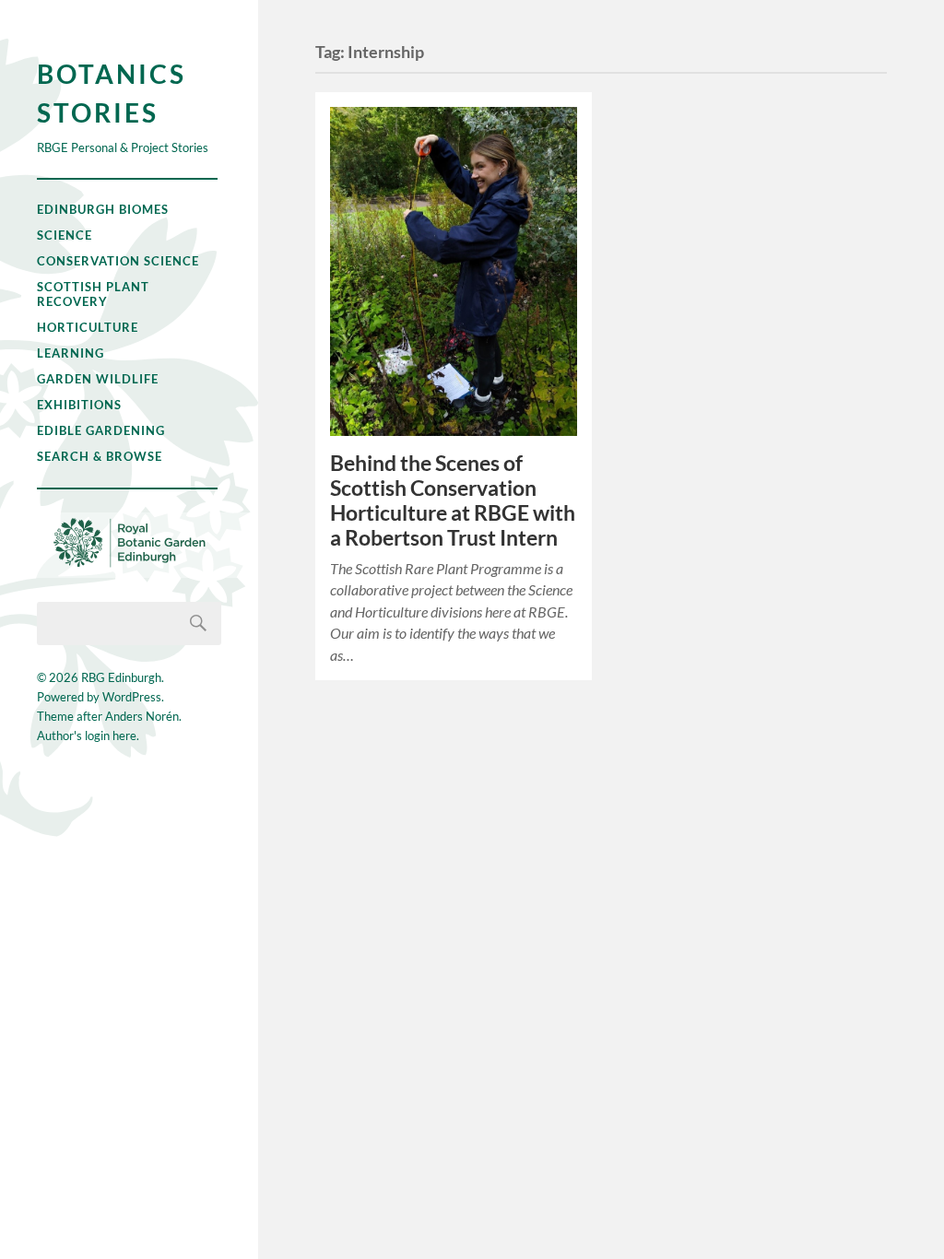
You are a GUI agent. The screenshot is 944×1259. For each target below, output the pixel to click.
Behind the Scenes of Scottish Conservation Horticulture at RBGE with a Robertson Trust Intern (452, 500)
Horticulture (87, 327)
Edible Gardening (101, 430)
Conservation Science (118, 260)
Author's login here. (88, 735)
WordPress (131, 696)
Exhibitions (79, 404)
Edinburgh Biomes (103, 209)
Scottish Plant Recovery (93, 294)
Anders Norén (142, 716)
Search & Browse (99, 456)
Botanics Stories (111, 93)
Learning (70, 353)
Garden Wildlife (98, 378)
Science (64, 235)
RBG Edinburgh (121, 677)
